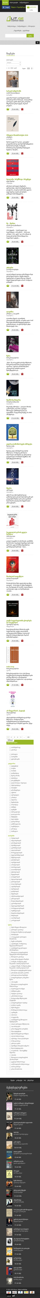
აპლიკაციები (14, 2)
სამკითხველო (24, 2)
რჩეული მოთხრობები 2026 (17, 135)
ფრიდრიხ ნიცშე (19, 1202)
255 (28, 737)
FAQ (25, 1080)
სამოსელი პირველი (20, 1113)
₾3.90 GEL (18, 1157)
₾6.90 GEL (18, 1138)
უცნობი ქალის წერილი (21, 1219)
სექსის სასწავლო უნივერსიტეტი (24, 1103)
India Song (10, 667)
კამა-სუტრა (17, 1142)
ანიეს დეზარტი (11, 713)
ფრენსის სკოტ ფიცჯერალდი (23, 1153)
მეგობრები (17, 30)
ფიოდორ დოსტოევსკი (21, 1134)
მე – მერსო (10, 224)
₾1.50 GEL (18, 1128)
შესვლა (13, 7)
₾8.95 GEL (15, 374)
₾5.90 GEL (15, 109)
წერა (8, 356)
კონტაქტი (19, 1080)
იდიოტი (16, 1132)
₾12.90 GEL (18, 1119)
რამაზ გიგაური (18, 1250)
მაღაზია (5, 2)
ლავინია (9, 312)
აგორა (8, 670)
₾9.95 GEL (15, 330)
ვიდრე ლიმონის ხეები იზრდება (19, 444)
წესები (13, 1080)
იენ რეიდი (9, 490)
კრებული (9, 137)
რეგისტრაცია (21, 7)
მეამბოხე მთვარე (13, 400)
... (24, 737)
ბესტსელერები (16, 1087)
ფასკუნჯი (9, 95)
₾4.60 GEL (18, 1167)
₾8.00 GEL (15, 729)
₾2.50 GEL (18, 1264)
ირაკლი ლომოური (20, 1211)
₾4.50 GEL (18, 1177)
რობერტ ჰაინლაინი (12, 402)
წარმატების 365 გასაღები (22, 1248)
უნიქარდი (30, 1080)
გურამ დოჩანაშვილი (20, 1115)
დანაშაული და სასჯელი (21, 1229)
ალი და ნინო (18, 1268)
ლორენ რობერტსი (12, 269)
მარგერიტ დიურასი (12, 358)
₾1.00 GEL (18, 1099)
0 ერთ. (31, 10)
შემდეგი (10, 740)
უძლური (9, 268)
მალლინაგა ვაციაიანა (21, 1144)
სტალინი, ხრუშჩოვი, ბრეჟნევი (18, 179)
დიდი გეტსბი (18, 1151)
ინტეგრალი (10, 626)
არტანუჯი (9, 183)
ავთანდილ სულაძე (12, 624)
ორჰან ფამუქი (18, 1192)
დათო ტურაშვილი (19, 1163)
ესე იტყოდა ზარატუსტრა (21, 1239)
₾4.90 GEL (18, 1206)
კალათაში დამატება (8, 109)
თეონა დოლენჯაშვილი (13, 225)
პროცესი (16, 1171)
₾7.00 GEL (15, 685)
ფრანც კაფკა (18, 1173)
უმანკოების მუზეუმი (20, 1190)
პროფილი (31, 26)
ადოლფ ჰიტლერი (19, 1182)
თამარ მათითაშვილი (13, 93)
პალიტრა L (9, 227)
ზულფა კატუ (10, 446)
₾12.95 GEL (15, 286)
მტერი (9, 488)
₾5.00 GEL (15, 641)
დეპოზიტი (26, 30)
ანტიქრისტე (17, 1200)
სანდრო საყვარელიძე (21, 1095)
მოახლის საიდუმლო (14, 577)
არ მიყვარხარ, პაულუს (15, 711)
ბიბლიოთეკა (11, 26)
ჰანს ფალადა (10, 536)
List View (32, 68)
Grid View (28, 68)
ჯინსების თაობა (18, 1161)
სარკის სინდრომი (13, 91)
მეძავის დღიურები (19, 1093)
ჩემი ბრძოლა (18, 1180)
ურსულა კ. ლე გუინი (12, 314)
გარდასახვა (17, 1258)
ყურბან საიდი (18, 1270)
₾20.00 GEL (18, 1148)
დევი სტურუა (10, 181)
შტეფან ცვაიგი (18, 1124)
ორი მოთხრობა (19, 1277)
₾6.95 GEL (15, 242)
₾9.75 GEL (18, 1273)
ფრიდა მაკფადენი (12, 578)
